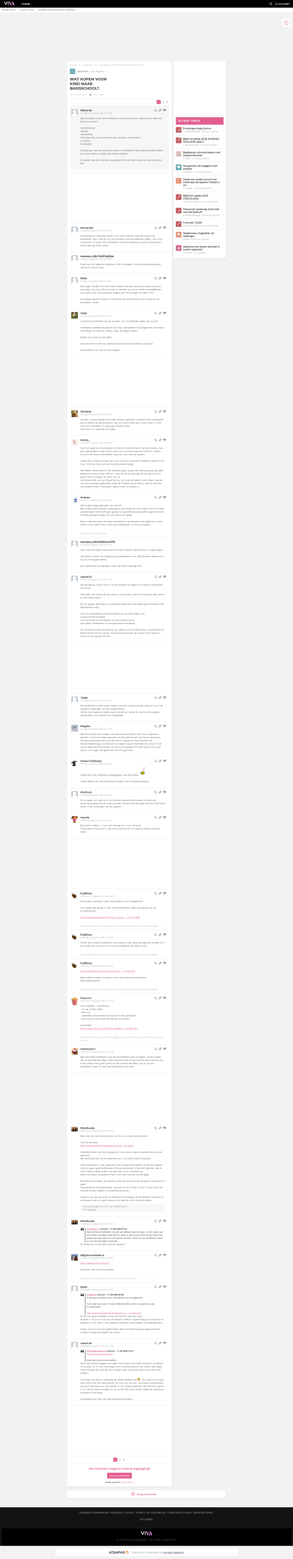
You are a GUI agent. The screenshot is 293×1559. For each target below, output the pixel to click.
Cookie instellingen (179, 1512)
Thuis (187, 158)
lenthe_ (85, 440)
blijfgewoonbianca (92, 1255)
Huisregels (116, 1512)
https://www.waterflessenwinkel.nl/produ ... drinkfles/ (107, 1145)
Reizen (188, 252)
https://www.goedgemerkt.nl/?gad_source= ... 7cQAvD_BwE (110, 917)
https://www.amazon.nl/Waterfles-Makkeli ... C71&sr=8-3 (109, 1028)
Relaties (189, 171)
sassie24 (86, 576)
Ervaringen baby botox (197, 128)
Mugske (85, 726)
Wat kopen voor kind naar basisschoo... (122, 65)
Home (73, 65)
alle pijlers (97, 71)
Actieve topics (27, 10)
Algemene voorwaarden (94, 1512)
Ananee (85, 497)
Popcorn (85, 998)
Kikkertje (86, 110)
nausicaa (86, 1343)
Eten (187, 239)
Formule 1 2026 (192, 222)
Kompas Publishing (173, 1552)
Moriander (87, 227)
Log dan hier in (127, 1482)
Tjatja (84, 697)
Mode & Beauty (192, 131)
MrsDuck (86, 792)
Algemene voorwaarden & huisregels (57, 10)
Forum (26, 3)
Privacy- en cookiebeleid (151, 1512)
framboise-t (88, 1049)
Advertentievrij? (203, 1512)
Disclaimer (146, 1519)
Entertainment (192, 145)
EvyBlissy (86, 893)
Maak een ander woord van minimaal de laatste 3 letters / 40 (201, 182)
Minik (83, 278)
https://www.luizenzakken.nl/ (94, 1263)
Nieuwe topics (9, 10)
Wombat (86, 411)
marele (85, 817)
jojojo (83, 1286)
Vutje (83, 313)
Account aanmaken (119, 1475)
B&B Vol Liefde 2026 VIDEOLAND (195, 197)
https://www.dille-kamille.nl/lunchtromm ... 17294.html (107, 971)
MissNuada (87, 1128)
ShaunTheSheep (91, 761)
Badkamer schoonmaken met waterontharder (201, 154)
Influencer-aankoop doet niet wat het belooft (201, 211)
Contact (130, 1512)
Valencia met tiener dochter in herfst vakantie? (201, 248)
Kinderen (88, 65)
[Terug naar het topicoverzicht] (72, 73)
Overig (188, 188)
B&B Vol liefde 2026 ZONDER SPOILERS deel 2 (201, 140)
